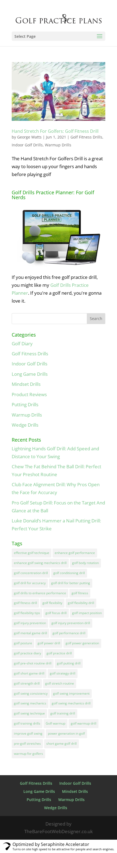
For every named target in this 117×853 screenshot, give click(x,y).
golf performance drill (69, 633)
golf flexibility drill (81, 603)
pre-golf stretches (27, 743)
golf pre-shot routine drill (32, 663)
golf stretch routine (59, 683)
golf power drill (49, 643)
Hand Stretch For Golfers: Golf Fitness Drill (55, 131)
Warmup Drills (58, 144)
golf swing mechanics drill (71, 703)
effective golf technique (31, 552)
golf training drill (62, 713)
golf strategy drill (62, 673)
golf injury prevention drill (70, 623)
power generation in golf (66, 733)
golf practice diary (27, 653)
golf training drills (27, 723)
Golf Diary (22, 343)
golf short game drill (29, 673)
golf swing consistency (31, 693)
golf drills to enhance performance (40, 593)
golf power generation (82, 643)
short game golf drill (61, 743)
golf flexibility (52, 603)
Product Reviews (29, 394)
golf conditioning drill (69, 573)
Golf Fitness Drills (86, 137)
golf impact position (87, 613)
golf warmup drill (83, 723)
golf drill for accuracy (30, 583)
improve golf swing (28, 733)
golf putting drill (69, 663)
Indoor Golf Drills (27, 144)
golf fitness (80, 593)
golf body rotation (85, 563)
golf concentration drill (31, 573)
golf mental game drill (30, 633)
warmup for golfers (28, 753)
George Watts (29, 137)
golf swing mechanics (30, 703)
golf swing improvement (71, 693)
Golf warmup (55, 723)
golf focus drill (56, 613)
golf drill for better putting (70, 583)
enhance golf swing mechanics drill (40, 563)
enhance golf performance (75, 552)
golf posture (23, 643)
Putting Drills (25, 404)
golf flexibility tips (27, 613)
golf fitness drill (25, 603)
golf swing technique (29, 713)
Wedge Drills (25, 425)
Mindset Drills (26, 384)
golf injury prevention (30, 623)
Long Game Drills (30, 374)
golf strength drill (27, 683)
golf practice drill (59, 653)
